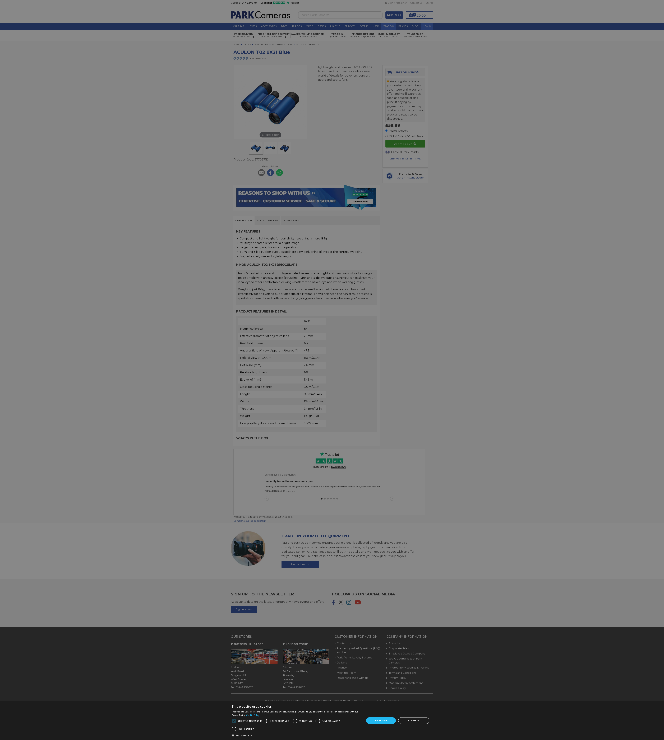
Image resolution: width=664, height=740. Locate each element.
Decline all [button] (414, 720)
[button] (296, 735)
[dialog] (332, 720)
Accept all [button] (381, 720)
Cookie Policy (253, 715)
